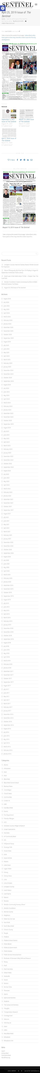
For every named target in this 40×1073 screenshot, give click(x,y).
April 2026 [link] (7, 313)
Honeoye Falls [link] (8, 847)
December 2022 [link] (8, 456)
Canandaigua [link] (7, 790)
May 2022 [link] (6, 481)
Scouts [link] (6, 980)
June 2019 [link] (6, 607)
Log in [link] (3, 1051)
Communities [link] (8, 797)
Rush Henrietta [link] (8, 969)
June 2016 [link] (6, 736)
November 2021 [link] (8, 503)
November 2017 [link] (8, 675)
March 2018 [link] (7, 661)
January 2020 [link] (7, 582)
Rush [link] (5, 965)
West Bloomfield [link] (8, 1033)
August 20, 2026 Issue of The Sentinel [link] (15, 288)
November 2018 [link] (8, 632)
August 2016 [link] (7, 729)
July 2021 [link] (6, 517)
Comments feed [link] (6, 1055)
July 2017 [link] (6, 689)
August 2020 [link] (7, 557)
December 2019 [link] (8, 585)
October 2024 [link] (8, 377)
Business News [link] (8, 786)
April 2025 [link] (7, 356)
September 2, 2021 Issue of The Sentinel (9, 120)
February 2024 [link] (8, 406)
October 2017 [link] (8, 678)
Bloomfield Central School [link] (11, 783)
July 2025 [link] (6, 345)
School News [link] (7, 973)
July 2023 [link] (6, 431)
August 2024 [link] (7, 385)
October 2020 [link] (8, 549)
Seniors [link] (6, 983)
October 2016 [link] (8, 721)
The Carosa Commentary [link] (11, 1005)
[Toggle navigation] (36, 4)
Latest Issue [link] (14, 31)
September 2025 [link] (9, 338)
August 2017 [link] (7, 686)
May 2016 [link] (6, 739)
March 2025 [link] (7, 360)
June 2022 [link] (6, 478)
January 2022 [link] (7, 496)
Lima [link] (5, 879)
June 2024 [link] (6, 392)
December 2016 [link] (8, 714)
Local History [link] (7, 890)
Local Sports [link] (7, 894)
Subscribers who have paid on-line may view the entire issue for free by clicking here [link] (19, 37)
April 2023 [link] (7, 442)
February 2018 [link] (8, 664)
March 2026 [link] (7, 317)
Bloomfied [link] (7, 779)
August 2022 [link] (7, 471)
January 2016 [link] (7, 754)
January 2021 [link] (7, 539)
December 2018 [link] (8, 628)
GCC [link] (5, 822)
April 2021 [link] (7, 528)
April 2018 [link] (7, 657)
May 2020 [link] (6, 567)
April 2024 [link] (7, 399)
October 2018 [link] (8, 635)
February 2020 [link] (8, 578)
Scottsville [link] (7, 976)
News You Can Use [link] (9, 919)
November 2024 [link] (8, 374)
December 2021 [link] (8, 499)
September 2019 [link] (9, 596)
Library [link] (6, 872)
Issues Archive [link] (8, 858)
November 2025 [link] (8, 331)
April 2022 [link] (7, 485)
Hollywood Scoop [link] (9, 844)
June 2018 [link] (6, 650)
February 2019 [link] (8, 621)
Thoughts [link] (6, 1008)
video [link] (5, 1030)
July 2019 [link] (6, 603)
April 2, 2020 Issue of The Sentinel (9, 139)
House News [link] (7, 851)
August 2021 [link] (7, 514)
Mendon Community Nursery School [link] (14, 904)
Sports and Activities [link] (9, 998)
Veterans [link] (6, 1019)
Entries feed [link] (4, 1053)
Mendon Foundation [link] (10, 908)
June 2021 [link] (6, 521)
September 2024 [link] (9, 381)
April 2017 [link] (7, 700)
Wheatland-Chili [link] (8, 1041)
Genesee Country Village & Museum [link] (14, 826)
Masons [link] (6, 897)
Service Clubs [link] (8, 987)
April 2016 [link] (7, 743)
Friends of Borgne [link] (9, 818)
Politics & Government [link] (10, 947)
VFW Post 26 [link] (7, 1023)
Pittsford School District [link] (10, 940)
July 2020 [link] (6, 560)
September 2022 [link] (9, 467)
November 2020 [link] (8, 546)
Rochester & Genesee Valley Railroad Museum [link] (17, 958)
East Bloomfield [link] (8, 808)
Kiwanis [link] (6, 861)
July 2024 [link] (6, 388)
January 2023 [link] (7, 453)
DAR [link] (5, 804)
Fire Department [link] (9, 815)
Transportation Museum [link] (11, 1012)
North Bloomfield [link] (9, 926)
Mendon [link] (6, 901)
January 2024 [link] (7, 410)
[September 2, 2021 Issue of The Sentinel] (9, 114)
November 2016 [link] (8, 718)
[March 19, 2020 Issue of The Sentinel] (26, 114)
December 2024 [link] (8, 370)
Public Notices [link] (8, 951)
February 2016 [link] (8, 750)
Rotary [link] (6, 962)
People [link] (6, 933)
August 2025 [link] (7, 342)
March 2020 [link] (7, 575)
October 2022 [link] (8, 463)
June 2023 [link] (6, 435)
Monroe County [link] (8, 912)
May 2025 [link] (6, 352)
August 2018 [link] (7, 643)
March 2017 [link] (7, 704)
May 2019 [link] (6, 610)
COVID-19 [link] (7, 801)
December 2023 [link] (8, 413)
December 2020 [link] (8, 542)
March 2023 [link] (7, 446)
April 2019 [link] (7, 614)
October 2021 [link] (8, 506)
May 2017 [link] (6, 696)
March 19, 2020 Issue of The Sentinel (26, 120)
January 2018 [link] (7, 668)
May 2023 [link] (6, 438)
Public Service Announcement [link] (12, 955)
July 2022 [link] (6, 474)
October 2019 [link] (8, 592)
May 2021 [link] (6, 524)
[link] (3, 8)
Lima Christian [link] (8, 883)
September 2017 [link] (9, 682)
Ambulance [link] (7, 768)
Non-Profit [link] (7, 922)
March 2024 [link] (7, 403)
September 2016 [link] (9, 725)
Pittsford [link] (6, 937)
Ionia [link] (5, 854)
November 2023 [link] (8, 417)
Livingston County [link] (9, 887)
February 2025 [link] (8, 363)
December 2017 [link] (8, 671)
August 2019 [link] (7, 600)
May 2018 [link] (6, 653)
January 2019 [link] (7, 625)
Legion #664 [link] (7, 869)
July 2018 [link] (6, 646)
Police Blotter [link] (8, 944)
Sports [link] (6, 994)
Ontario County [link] (8, 930)
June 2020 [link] (6, 564)
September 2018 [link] (9, 639)
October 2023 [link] (8, 420)
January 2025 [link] (7, 367)
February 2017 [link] (8, 707)
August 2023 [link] (7, 428)
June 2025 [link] (6, 349)
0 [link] (18, 31)
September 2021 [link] (9, 510)
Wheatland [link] (7, 1037)
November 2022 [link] (8, 460)
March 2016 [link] (7, 747)
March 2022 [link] (7, 489)
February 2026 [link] (8, 320)
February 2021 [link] (8, 535)
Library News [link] (8, 876)
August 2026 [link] (7, 299)
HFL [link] (5, 840)
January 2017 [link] (7, 711)
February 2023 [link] (8, 449)
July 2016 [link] (6, 732)
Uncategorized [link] (8, 1016)
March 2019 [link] (7, 618)
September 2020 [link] (9, 553)
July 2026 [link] (6, 302)
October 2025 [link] (8, 334)
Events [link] (6, 811)
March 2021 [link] (7, 532)
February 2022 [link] (8, 492)
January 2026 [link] (7, 324)
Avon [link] (5, 772)
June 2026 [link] (6, 306)
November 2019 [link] (8, 589)
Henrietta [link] (6, 833)
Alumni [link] (6, 765)
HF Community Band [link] (10, 836)
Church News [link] (8, 793)
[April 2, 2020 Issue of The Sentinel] (9, 132)
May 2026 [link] (6, 309)
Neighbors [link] (7, 915)
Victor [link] (5, 1026)
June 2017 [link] (6, 693)
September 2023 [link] (9, 424)
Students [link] (6, 1001)
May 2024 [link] (6, 395)
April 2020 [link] (7, 571)
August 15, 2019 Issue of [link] (16, 227)
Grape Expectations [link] (9, 829)
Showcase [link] (7, 990)
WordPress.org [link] (5, 1057)
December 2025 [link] (8, 327)
